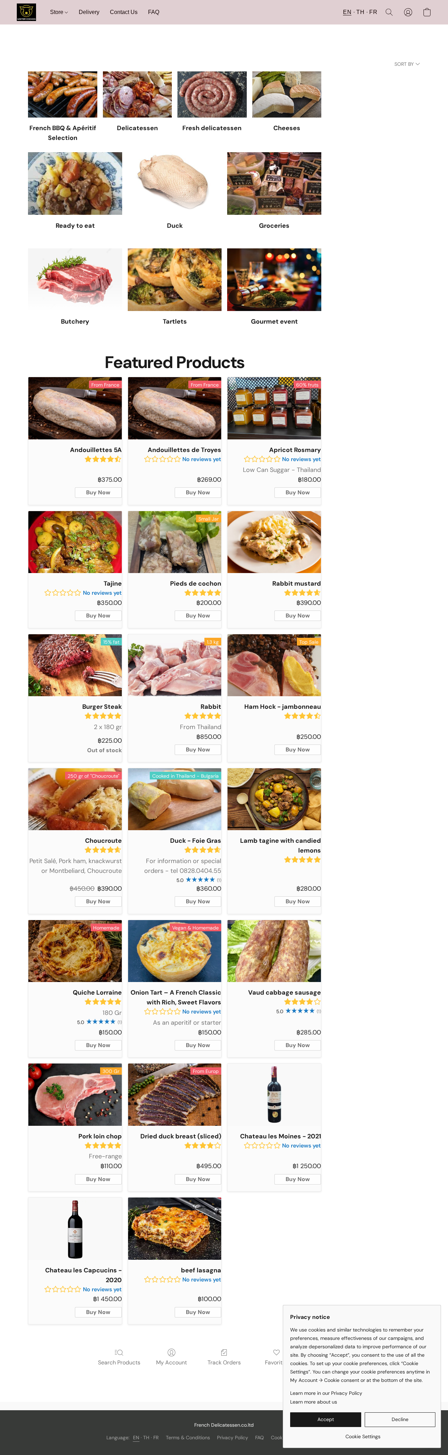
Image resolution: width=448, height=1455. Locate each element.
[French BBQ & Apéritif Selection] (62, 94)
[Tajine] (75, 542)
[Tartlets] (175, 279)
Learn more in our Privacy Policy (326, 1393)
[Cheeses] (286, 94)
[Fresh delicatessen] (211, 94)
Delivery (89, 12)
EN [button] (347, 12)
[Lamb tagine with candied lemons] (274, 799)
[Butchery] (75, 279)
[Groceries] (274, 183)
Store (57, 12)
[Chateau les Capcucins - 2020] (75, 1229)
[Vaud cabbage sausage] (274, 951)
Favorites (276, 1362)
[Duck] (175, 183)
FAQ (153, 12)
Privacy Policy (232, 1437)
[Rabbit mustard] (274, 542)
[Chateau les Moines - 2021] (274, 1095)
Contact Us (124, 12)
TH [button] (360, 12)
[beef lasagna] (175, 1229)
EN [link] (136, 1437)
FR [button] (373, 12)
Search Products (119, 1362)
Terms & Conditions (188, 1437)
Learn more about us (313, 1402)
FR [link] (156, 1437)
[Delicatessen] (137, 94)
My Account (171, 1362)
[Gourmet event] (274, 279)
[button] (26, 12)
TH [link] (146, 1437)
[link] (362, 1434)
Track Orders (224, 1362)
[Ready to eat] (75, 183)
